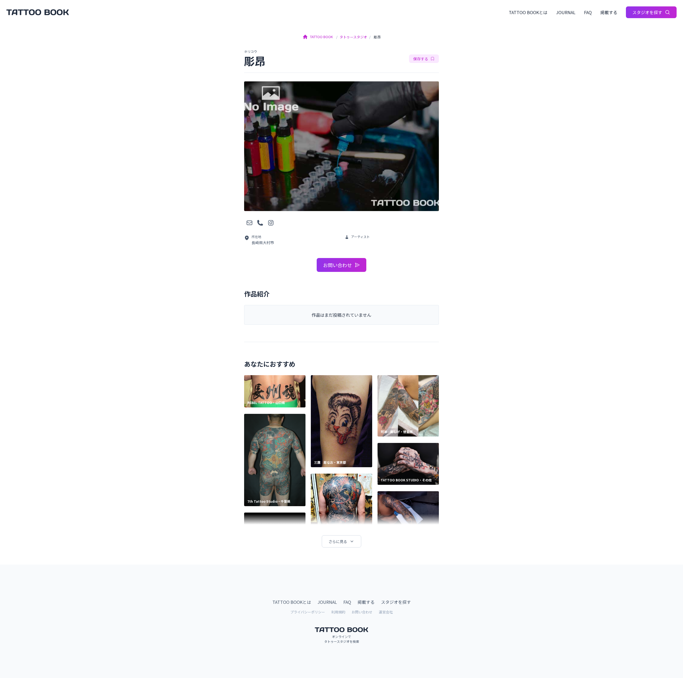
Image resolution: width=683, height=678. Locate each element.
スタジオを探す (647, 12)
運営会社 (386, 611)
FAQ (588, 12)
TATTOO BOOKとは (528, 12)
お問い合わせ (337, 264)
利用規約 (338, 611)
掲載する (608, 12)
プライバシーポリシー (307, 611)
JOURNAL (565, 12)
